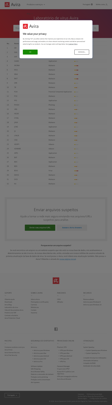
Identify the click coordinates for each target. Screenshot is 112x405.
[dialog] (56, 39)
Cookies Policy (73, 44)
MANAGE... (81, 52)
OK (30, 52)
